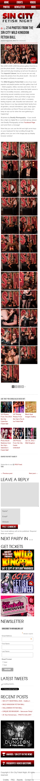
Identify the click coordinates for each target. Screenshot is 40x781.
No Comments (21, 41)
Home (6, 2)
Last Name (5, 651)
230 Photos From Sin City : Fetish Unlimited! (18, 444)
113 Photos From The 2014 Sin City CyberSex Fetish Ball (6, 419)
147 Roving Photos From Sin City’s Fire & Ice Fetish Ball (18, 417)
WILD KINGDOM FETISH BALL (13, 704)
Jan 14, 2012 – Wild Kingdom (30, 442)
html (5, 662)
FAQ (12, 779)
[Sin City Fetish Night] (18, 20)
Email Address (17, 636)
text (5, 665)
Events (20, 2)
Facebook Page (29, 122)
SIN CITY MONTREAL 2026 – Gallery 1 (16, 701)
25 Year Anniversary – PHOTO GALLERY (16, 715)
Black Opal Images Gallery (30, 415)
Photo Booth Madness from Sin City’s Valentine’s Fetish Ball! (6, 445)
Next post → (33, 473)
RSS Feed (18, 464)
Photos (6, 7)
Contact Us (29, 779)
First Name (6, 643)
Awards (20, 779)
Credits (6, 779)
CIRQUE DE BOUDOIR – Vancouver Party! (17, 711)
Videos (33, 2)
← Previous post (6, 473)
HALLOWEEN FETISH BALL (12, 708)
